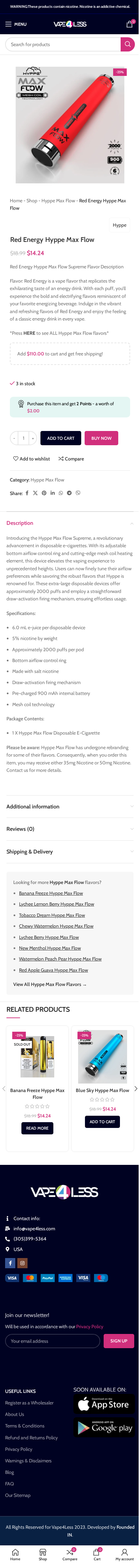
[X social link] (35, 493)
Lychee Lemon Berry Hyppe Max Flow (56, 904)
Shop (32, 201)
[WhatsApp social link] (61, 493)
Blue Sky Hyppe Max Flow (102, 1090)
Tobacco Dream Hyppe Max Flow (52, 915)
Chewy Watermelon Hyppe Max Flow (56, 926)
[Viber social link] (78, 493)
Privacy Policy (18, 1449)
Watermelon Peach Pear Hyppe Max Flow (60, 959)
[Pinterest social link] (44, 493)
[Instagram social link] (22, 1263)
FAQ (9, 1484)
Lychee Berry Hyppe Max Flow (49, 937)
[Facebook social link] (27, 493)
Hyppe (119, 225)
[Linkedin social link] (53, 493)
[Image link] (56, 1277)
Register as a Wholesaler (29, 1403)
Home (16, 201)
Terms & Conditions (25, 1426)
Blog (9, 1472)
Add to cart (60, 438)
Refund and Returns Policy (31, 1438)
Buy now (101, 438)
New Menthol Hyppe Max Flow (50, 948)
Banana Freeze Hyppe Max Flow (51, 893)
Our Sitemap (18, 1495)
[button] (102, 1122)
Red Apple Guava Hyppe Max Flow (53, 970)
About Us (14, 1414)
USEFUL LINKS (20, 1391)
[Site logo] (70, 23)
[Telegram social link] (69, 493)
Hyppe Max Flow (58, 201)
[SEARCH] (128, 44)
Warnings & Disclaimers (28, 1461)
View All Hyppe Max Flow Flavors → (50, 984)
